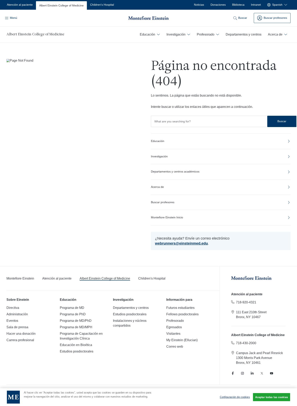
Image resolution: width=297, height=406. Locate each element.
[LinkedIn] (252, 373)
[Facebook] (232, 373)
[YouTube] (271, 373)
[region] (148, 397)
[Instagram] (242, 373)
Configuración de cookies (235, 397)
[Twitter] (261, 373)
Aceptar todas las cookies (271, 397)
